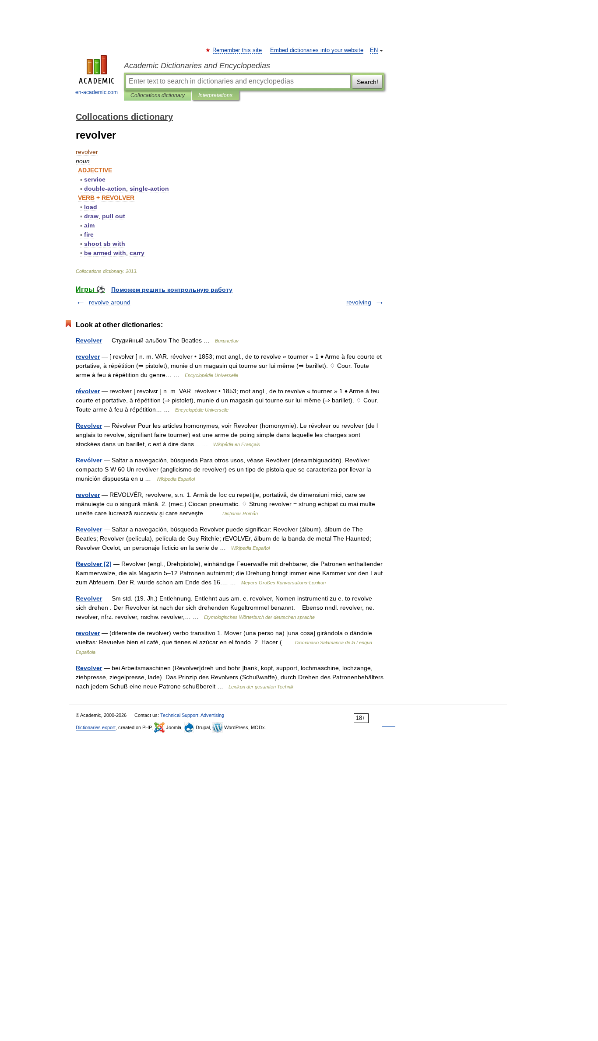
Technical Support (179, 715)
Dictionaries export (96, 727)
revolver (88, 356)
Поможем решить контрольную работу (171, 289)
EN (374, 50)
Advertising (212, 715)
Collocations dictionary (157, 95)
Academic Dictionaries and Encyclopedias (197, 65)
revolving (358, 302)
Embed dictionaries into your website (316, 50)
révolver (88, 391)
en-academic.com (96, 92)
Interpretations (215, 95)
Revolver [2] (94, 563)
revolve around (109, 302)
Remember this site (237, 50)
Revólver (89, 460)
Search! (367, 81)
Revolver (89, 340)
